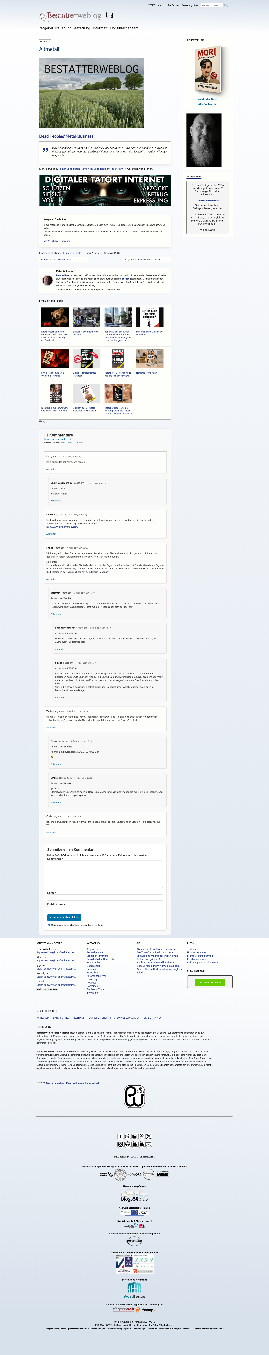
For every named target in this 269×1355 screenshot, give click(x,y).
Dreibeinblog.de (98, 1329)
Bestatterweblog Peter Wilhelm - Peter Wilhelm (73, 1083)
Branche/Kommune (98, 955)
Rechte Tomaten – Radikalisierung (156, 962)
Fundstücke (93, 962)
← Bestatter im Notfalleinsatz (56, 259)
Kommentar (55, 858)
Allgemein (92, 949)
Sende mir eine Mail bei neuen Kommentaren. (78, 925)
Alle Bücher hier (207, 104)
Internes (91, 969)
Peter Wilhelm (64, 271)
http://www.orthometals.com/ (62, 526)
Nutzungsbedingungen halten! (72, 443)
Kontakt (161, 5)
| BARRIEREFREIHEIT (96, 1017)
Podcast (91, 982)
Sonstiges (92, 986)
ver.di (149, 1221)
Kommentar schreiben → (57, 439)
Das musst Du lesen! (210, 982)
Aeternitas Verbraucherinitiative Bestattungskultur (134, 1233)
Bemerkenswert (96, 952)
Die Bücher (173, 5)
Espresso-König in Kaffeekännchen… (56, 952)
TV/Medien (93, 992)
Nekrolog (92, 979)
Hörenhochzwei (185, 1329)
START (151, 5)
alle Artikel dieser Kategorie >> (58, 241)
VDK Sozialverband (177, 1166)
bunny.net (158, 1304)
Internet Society (90, 1166)
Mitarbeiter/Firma (96, 976)
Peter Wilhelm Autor (168, 1329)
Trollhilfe (192, 949)
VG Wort (134, 1166)
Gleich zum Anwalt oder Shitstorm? (156, 949)
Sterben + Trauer (96, 989)
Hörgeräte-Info (52, 1329)
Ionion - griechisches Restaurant (75, 1329)
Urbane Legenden (197, 952)
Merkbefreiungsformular (200, 955)
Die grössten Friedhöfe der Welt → (142, 259)
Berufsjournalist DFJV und (130, 1221)
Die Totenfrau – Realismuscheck (155, 952)
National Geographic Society (113, 1166)
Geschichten (94, 966)
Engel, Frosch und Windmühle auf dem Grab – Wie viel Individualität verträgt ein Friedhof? (159, 969)
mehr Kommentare (47, 989)
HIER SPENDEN (208, 200)
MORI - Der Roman (134, 1329)
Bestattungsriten (190, 5)
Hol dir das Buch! (208, 99)
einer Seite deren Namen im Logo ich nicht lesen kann (91, 168)
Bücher (125, 278)
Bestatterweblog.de (116, 1329)
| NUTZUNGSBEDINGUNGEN (124, 1017)
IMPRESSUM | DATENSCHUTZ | (54, 1017)
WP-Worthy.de (150, 1329)
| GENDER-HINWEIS (151, 1017)
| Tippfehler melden (72, 253)
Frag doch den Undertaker (101, 959)
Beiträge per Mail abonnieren (203, 962)
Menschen (92, 972)
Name (51, 892)
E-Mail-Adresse (56, 904)
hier (122, 282)
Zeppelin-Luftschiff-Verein (153, 1166)
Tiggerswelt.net (140, 1304)
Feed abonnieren (196, 959)
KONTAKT (78, 1017)
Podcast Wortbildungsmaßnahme (209, 1329)
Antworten (51, 469)
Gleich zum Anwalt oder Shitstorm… (56, 968)
